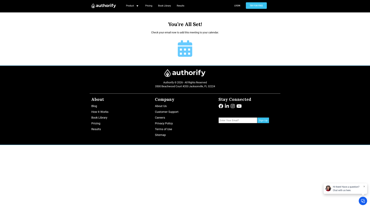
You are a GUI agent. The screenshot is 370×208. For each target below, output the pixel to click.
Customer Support (166, 112)
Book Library (164, 5)
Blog (94, 106)
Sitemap (160, 135)
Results (180, 5)
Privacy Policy (164, 123)
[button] (221, 106)
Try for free (256, 5)
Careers (160, 117)
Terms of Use (163, 129)
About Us (161, 106)
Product (130, 5)
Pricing (148, 5)
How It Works (99, 112)
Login (237, 5)
